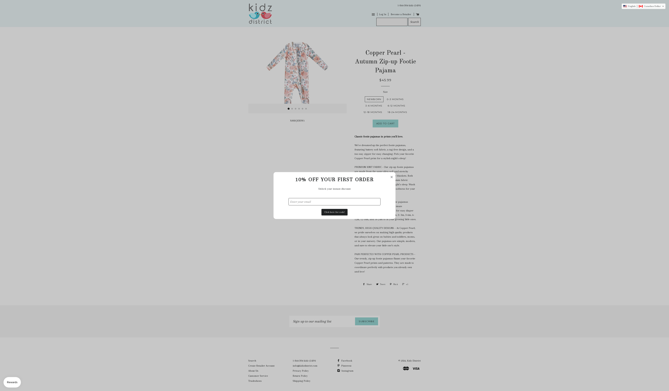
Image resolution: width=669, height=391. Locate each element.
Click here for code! (334, 212)
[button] (644, 6)
